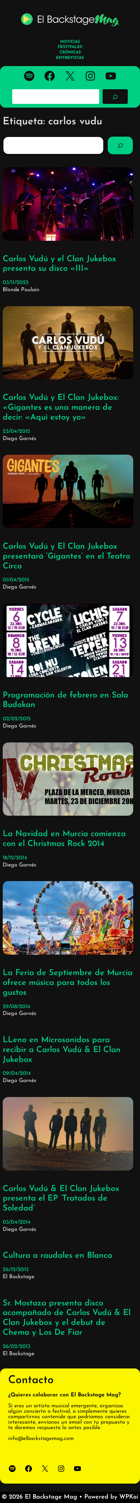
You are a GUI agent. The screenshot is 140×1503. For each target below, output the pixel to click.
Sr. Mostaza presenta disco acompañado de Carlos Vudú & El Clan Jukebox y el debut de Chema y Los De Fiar (66, 1318)
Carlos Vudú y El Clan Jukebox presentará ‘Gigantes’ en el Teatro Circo (66, 556)
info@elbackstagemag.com (41, 1438)
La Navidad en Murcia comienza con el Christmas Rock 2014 (64, 839)
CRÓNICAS (70, 52)
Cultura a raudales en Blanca (57, 1256)
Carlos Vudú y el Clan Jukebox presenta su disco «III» (59, 264)
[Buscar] (115, 96)
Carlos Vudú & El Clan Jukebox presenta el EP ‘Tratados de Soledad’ (61, 1199)
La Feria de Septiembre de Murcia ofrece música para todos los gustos (68, 983)
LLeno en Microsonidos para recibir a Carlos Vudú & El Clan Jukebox (62, 1050)
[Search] (120, 145)
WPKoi (128, 1497)
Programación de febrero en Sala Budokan (65, 700)
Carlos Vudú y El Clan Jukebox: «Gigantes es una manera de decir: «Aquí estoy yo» (61, 408)
